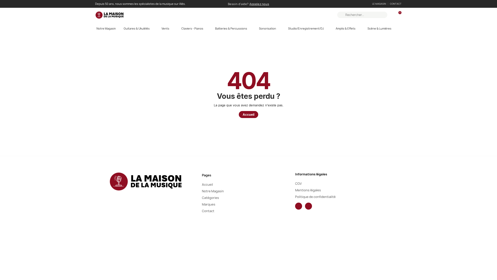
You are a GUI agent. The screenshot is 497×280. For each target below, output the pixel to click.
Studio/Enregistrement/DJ (306, 28)
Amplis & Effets (345, 28)
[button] (248, 114)
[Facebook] (298, 206)
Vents (165, 28)
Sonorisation (267, 28)
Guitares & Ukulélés (137, 28)
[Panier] (398, 14)
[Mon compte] (391, 15)
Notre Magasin (106, 28)
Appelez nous (259, 4)
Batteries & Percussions (231, 28)
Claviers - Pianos (192, 28)
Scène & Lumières (379, 28)
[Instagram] (308, 206)
